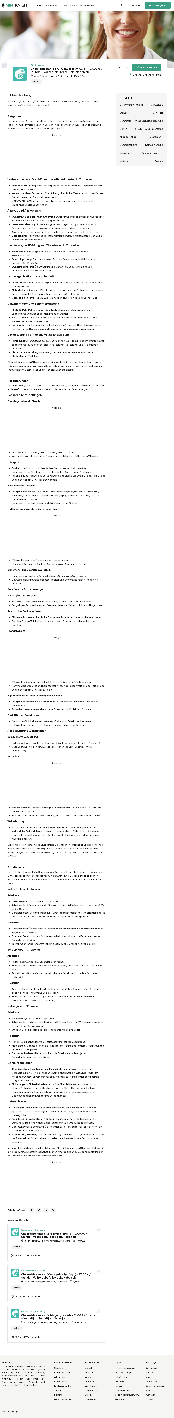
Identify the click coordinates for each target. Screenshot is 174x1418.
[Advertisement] (56, 156)
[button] (120, 5)
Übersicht (58, 1368)
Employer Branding (62, 1386)
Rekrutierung (121, 1377)
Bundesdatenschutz (155, 1386)
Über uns (149, 1372)
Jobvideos (58, 1390)
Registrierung (152, 1368)
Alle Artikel (119, 1399)
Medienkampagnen (62, 1399)
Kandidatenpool (61, 1381)
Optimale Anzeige (123, 1372)
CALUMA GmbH (38, 65)
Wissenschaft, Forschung (33, 1230)
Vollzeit (36, 81)
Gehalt (88, 1395)
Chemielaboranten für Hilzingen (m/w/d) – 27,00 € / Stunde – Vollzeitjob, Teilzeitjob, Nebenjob (54, 1235)
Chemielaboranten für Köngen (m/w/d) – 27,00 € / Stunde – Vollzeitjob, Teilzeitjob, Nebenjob (58, 1316)
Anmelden (135, 5)
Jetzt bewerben (148, 67)
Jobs (39, 5)
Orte (148, 1377)
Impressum (151, 1395)
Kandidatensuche (62, 1372)
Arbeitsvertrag (91, 1390)
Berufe (73, 5)
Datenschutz (151, 1381)
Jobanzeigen (60, 1377)
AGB (148, 1390)
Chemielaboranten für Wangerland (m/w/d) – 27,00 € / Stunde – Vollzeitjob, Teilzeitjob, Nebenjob (56, 1276)
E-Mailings (58, 1395)
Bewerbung (90, 1386)
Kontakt (149, 1399)
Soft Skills (119, 1381)
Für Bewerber (87, 5)
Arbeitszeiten (91, 1399)
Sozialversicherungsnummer (127, 1395)
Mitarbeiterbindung (123, 1390)
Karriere (118, 1386)
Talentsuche (50, 5)
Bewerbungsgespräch (125, 1368)
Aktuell (63, 5)
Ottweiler (157, 112)
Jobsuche (89, 1372)
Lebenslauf (89, 1381)
